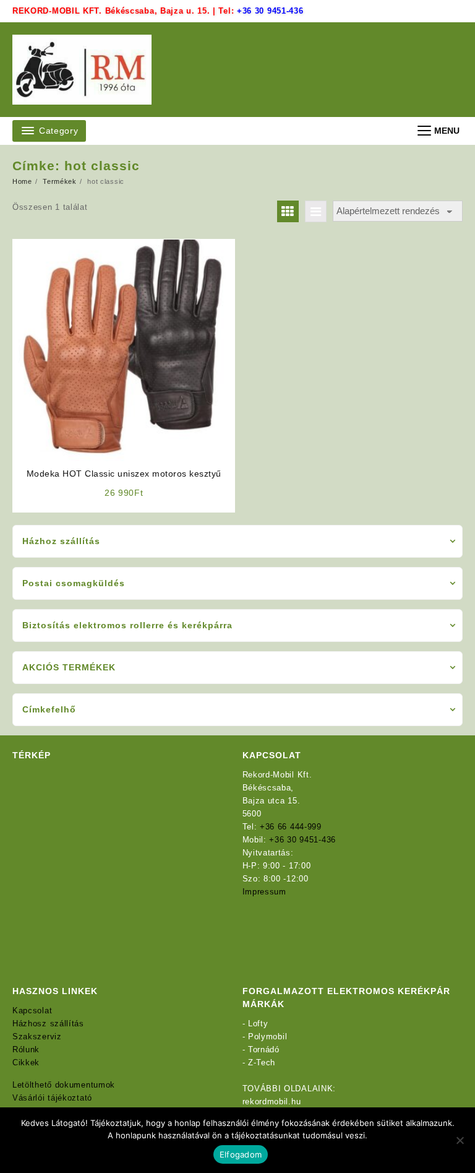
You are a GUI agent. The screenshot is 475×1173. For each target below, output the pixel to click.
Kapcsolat (32, 1010)
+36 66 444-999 (291, 826)
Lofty (258, 1023)
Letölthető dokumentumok (63, 1084)
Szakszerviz (37, 1036)
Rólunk (26, 1049)
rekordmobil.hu (271, 1101)
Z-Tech (261, 1062)
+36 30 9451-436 (270, 10)
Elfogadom (241, 1154)
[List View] (316, 211)
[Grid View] (288, 211)
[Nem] (459, 1140)
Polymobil (267, 1036)
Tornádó (264, 1049)
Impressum (264, 891)
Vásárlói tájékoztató (52, 1097)
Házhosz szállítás (48, 1023)
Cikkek (26, 1062)
